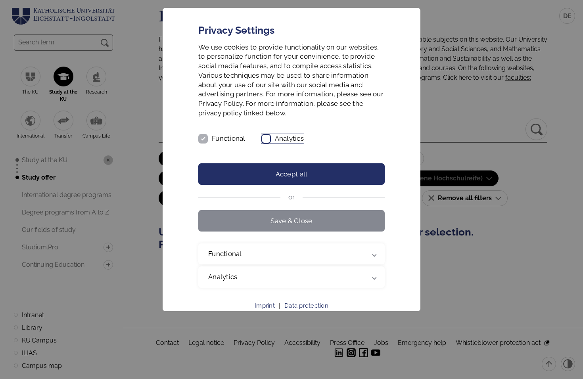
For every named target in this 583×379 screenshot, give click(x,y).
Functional (228, 138)
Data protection (306, 305)
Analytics (289, 138)
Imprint (265, 305)
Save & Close (291, 221)
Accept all (292, 174)
